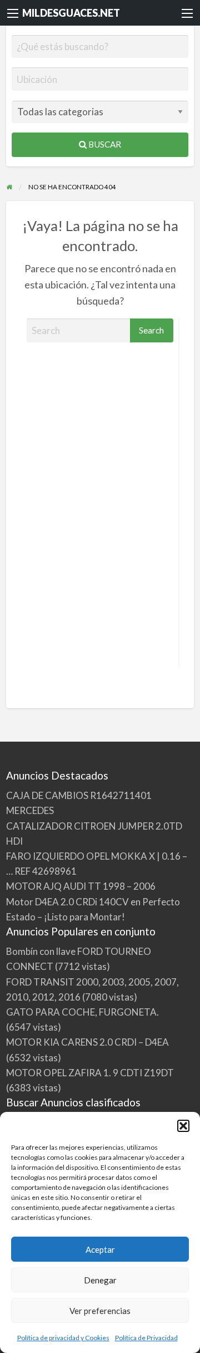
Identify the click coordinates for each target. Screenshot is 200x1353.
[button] (183, 1125)
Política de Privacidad (146, 1338)
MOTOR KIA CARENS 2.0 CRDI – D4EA (87, 1042)
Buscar (104, 144)
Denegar (100, 1280)
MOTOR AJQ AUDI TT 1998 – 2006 (81, 886)
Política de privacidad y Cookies (63, 1338)
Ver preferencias (100, 1311)
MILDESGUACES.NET (71, 13)
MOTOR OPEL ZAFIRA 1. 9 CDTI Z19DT (90, 1073)
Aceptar (100, 1249)
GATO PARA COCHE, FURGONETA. (82, 1012)
